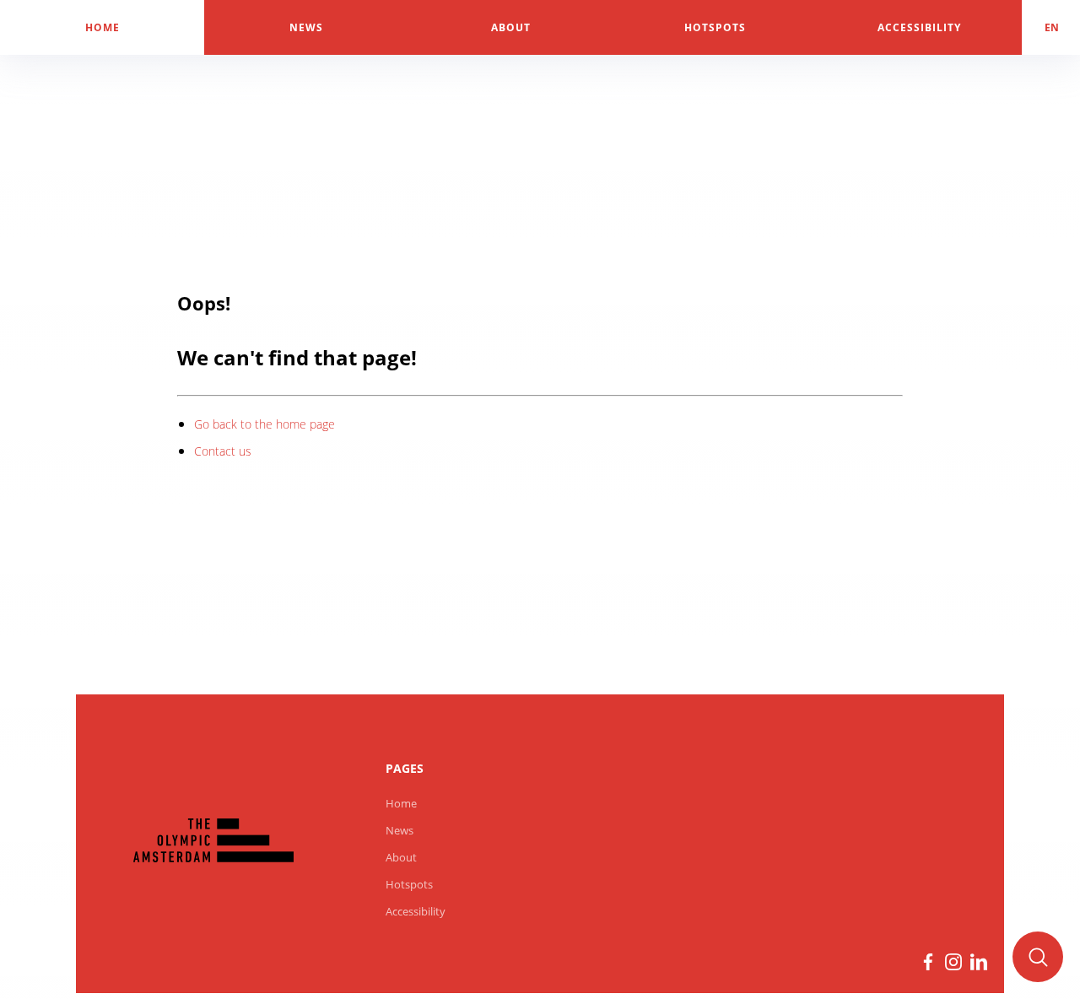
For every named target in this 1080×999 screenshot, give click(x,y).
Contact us (222, 451)
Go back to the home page (264, 424)
